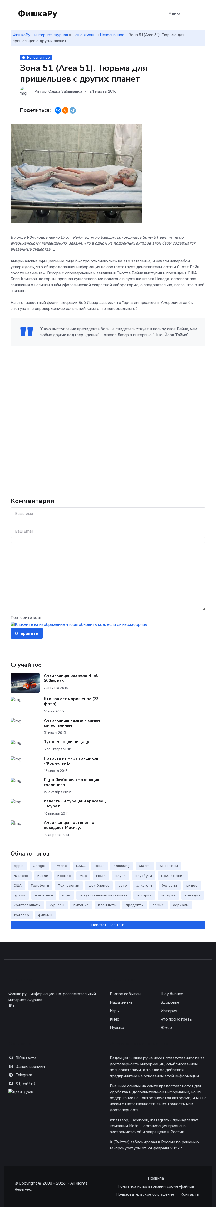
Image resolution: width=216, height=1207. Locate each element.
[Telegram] (73, 110)
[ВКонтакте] (58, 110)
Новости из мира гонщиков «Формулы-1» (71, 761)
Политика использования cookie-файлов (155, 1186)
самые (158, 905)
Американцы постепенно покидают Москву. (69, 825)
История (169, 1010)
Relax (100, 866)
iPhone (61, 866)
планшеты (107, 905)
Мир (83, 876)
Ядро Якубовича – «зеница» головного (71, 782)
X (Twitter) (25, 1083)
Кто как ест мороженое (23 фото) (71, 701)
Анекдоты (169, 866)
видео (192, 885)
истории (144, 895)
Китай (42, 876)
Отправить (27, 633)
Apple (19, 866)
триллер (21, 915)
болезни (169, 885)
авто (123, 885)
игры (66, 895)
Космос (64, 876)
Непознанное (112, 34)
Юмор (166, 1027)
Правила (156, 1178)
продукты (135, 905)
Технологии (68, 885)
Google (39, 866)
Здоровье (170, 1002)
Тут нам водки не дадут (67, 741)
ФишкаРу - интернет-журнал (40, 34)
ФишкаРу (37, 13)
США (18, 885)
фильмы (45, 915)
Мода (101, 876)
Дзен (28, 1092)
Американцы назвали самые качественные (72, 723)
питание (81, 905)
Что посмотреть (176, 1019)
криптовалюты (27, 905)
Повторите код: (26, 617)
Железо (21, 876)
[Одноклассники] (65, 110)
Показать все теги (108, 925)
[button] (202, 13)
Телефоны (40, 885)
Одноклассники (30, 1066)
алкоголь (144, 885)
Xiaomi (144, 866)
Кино (114, 1019)
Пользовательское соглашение (145, 1194)
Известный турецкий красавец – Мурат (75, 804)
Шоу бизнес (99, 885)
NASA (81, 866)
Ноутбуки (143, 876)
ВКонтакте (26, 1058)
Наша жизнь (83, 34)
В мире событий (125, 994)
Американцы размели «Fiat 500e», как (71, 678)
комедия (193, 895)
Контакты (189, 1194)
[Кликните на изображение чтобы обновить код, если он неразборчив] (79, 624)
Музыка (117, 1027)
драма (20, 895)
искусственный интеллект (104, 895)
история (168, 895)
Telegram (24, 1075)
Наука (120, 876)
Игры (114, 1010)
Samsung (122, 866)
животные (44, 895)
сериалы (181, 905)
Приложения (172, 876)
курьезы (57, 905)
